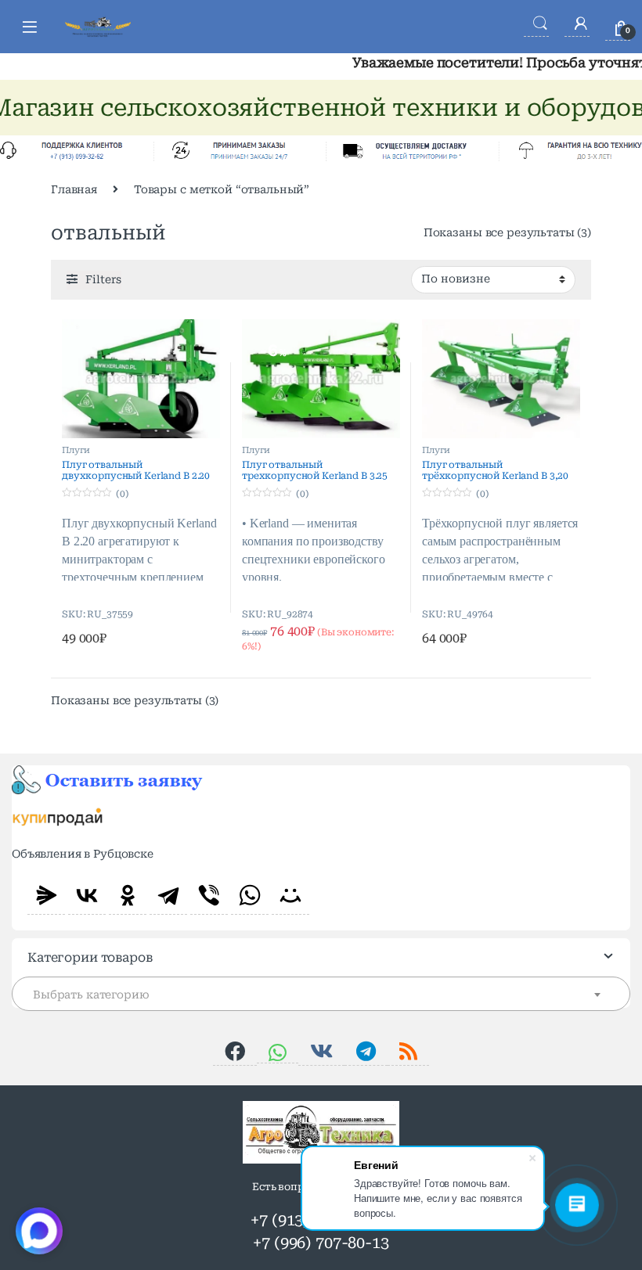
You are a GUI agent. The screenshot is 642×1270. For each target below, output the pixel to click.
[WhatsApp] (250, 895)
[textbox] (321, 995)
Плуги (76, 450)
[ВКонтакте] (87, 895)
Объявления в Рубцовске (82, 853)
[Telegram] (168, 895)
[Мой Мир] (290, 895)
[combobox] (321, 994)
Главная (74, 189)
